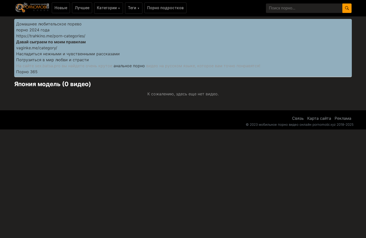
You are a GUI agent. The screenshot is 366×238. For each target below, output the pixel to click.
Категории (108, 7)
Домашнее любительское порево (49, 23)
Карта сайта (319, 118)
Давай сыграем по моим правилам (51, 41)
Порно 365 (27, 71)
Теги (134, 7)
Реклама (343, 118)
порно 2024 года (33, 29)
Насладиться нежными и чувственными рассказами (68, 53)
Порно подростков (165, 7)
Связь (298, 118)
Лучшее (82, 7)
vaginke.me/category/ (36, 47)
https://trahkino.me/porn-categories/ (50, 35)
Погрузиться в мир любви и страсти (52, 59)
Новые (61, 7)
